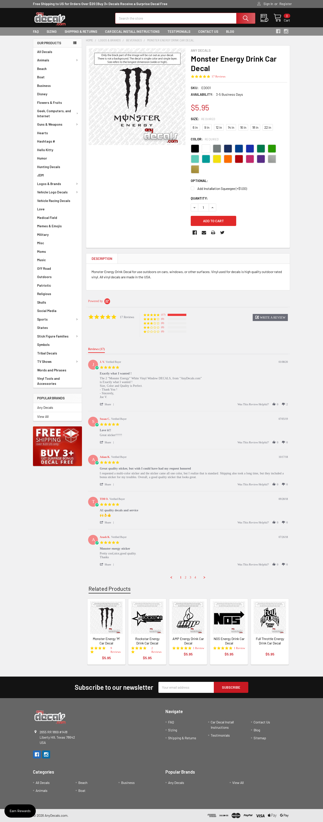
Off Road (44, 268)
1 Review (198, 648)
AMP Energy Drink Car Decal (188, 641)
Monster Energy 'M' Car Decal (106, 641)
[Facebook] (278, 31)
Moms (41, 251)
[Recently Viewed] (267, 18)
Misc (40, 243)
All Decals (44, 52)
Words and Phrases (51, 370)
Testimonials (178, 31)
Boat (41, 77)
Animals (43, 60)
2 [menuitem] (185, 577)
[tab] (96, 350)
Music (41, 260)
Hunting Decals (48, 167)
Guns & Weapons (49, 124)
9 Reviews (116, 649)
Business (44, 86)
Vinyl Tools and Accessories (48, 380)
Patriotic (44, 285)
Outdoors (44, 277)
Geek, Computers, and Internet (54, 113)
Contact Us (208, 31)
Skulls (41, 302)
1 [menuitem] (180, 577)
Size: (203, 119)
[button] (270, 317)
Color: (205, 139)
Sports (42, 319)
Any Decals (45, 407)
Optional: (199, 180)
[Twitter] (222, 233)
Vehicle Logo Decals (52, 192)
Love (41, 209)
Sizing (52, 31)
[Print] (213, 233)
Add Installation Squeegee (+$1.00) (222, 188)
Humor (42, 158)
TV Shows (44, 361)
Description (102, 259)
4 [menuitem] (195, 577)
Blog (230, 31)
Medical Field (47, 218)
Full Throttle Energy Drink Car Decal (270, 641)
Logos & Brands (49, 184)
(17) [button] (163, 314)
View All (43, 416)
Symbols (43, 345)
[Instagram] (286, 31)
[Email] (204, 233)
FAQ (36, 31)
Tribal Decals (47, 353)
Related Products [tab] (110, 588)
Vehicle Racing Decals (53, 201)
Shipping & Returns (81, 31)
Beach (42, 69)
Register (285, 4)
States (42, 328)
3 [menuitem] (190, 577)
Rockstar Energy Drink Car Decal (147, 641)
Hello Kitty (45, 150)
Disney (42, 94)
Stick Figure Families (53, 336)
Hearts (42, 133)
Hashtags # (46, 141)
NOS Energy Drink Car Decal (229, 641)
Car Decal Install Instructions (132, 31)
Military (43, 235)
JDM (40, 175)
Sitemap (260, 738)
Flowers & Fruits (49, 103)
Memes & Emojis (49, 226)
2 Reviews (156, 649)
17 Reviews (218, 76)
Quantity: (199, 198)
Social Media (46, 311)
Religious (44, 294)
